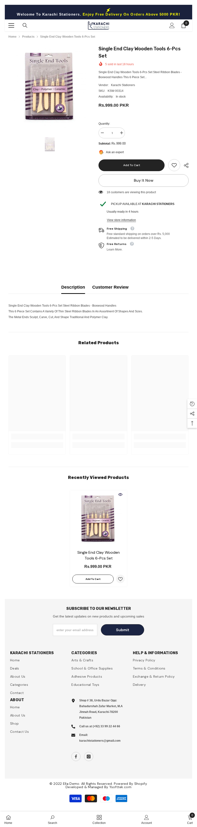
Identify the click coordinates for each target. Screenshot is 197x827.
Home (12, 36)
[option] (49, 86)
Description (73, 287)
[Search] (25, 25)
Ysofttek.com (120, 787)
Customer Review (110, 287)
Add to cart (131, 165)
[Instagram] (88, 756)
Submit (122, 629)
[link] (174, 165)
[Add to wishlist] (120, 579)
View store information (121, 220)
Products (28, 36)
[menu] (11, 25)
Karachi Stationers (123, 85)
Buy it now (144, 180)
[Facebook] (75, 756)
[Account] (172, 25)
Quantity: (104, 123)
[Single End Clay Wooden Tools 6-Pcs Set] (98, 518)
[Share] (184, 165)
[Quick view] (120, 494)
